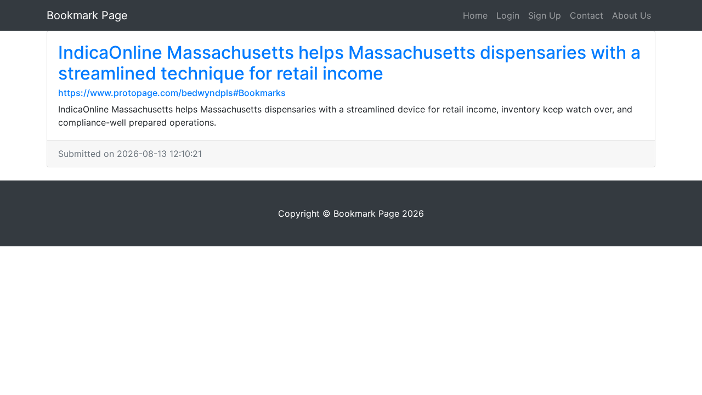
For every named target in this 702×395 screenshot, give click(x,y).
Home (475, 15)
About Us (631, 15)
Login (507, 15)
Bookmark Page (87, 15)
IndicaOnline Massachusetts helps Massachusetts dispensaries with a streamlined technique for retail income (349, 63)
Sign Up (544, 15)
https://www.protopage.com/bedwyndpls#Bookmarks (172, 92)
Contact (586, 15)
